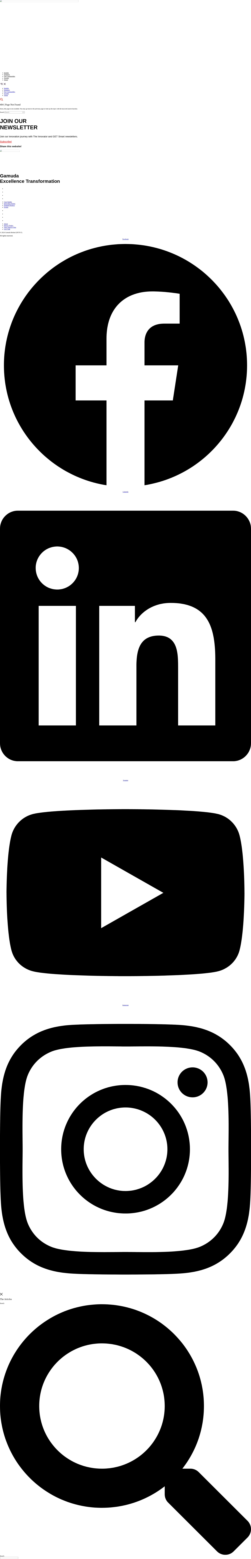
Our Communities (9, 76)
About (6, 80)
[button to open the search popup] (1, 100)
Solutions (7, 74)
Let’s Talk (7, 220)
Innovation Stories (9, 192)
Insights (6, 73)
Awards (6, 78)
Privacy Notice (8, 214)
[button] (125, 84)
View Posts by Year (10, 217)
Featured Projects (9, 195)
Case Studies (8, 188)
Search (2, 112)
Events (6, 198)
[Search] (24, 112)
